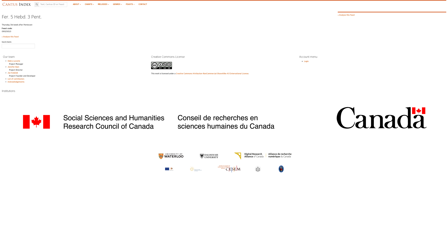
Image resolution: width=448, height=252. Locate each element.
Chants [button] (89, 4)
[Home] (17, 3)
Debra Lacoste (14, 61)
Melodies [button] (103, 4)
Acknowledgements (16, 82)
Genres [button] (117, 4)
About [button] (76, 4)
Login (306, 61)
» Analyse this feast (10, 37)
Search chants (6, 42)
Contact (142, 4)
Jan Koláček (13, 73)
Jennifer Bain (13, 67)
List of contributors (16, 79)
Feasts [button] (129, 4)
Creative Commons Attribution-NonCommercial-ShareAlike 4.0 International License (212, 73)
